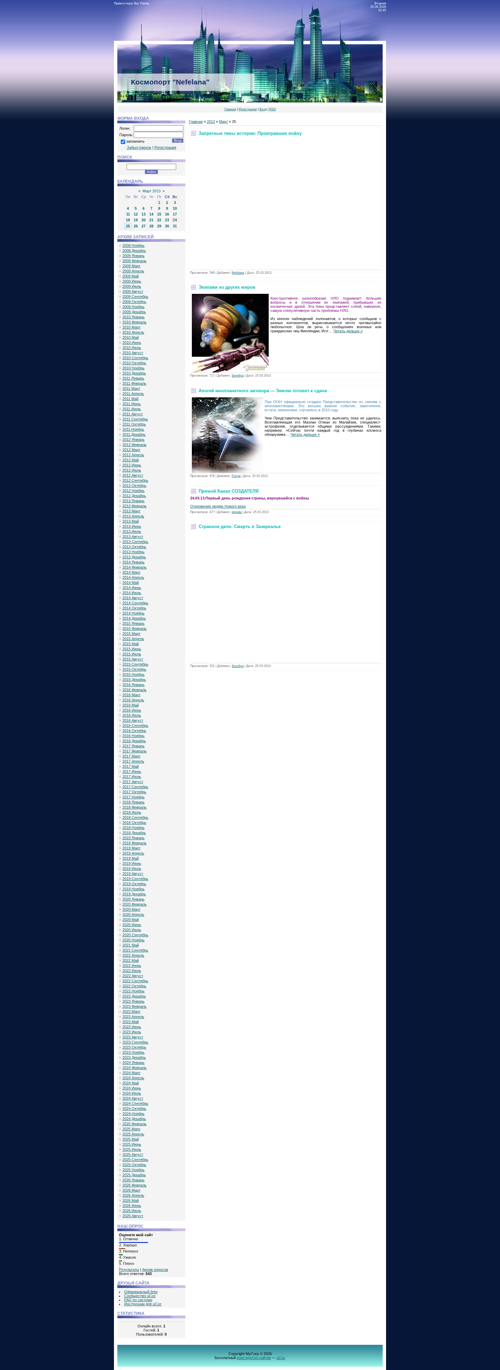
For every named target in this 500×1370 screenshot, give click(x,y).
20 (143, 220)
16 (167, 214)
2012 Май (130, 460)
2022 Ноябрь (133, 991)
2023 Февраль (134, 1006)
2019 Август (132, 874)
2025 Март (131, 1129)
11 (128, 214)
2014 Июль (131, 593)
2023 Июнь (131, 1027)
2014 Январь (133, 562)
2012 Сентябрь (135, 480)
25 (128, 226)
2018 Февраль (134, 807)
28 (151, 226)
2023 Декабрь (134, 1057)
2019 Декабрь (134, 894)
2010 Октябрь (134, 363)
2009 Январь (133, 256)
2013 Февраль (134, 506)
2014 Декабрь (134, 618)
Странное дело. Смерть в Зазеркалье (240, 526)
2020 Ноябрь (133, 940)
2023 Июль (131, 1032)
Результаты (129, 1270)
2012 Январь (133, 439)
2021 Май (130, 945)
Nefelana (238, 272)
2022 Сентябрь (135, 981)
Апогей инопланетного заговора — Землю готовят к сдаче (263, 390)
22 (159, 220)
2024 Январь (133, 1063)
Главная (230, 109)
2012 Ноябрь (133, 491)
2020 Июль (131, 930)
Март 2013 (152, 191)
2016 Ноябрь (133, 736)
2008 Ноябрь (133, 245)
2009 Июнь (131, 281)
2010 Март (131, 327)
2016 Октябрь (134, 731)
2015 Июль (131, 654)
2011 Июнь (131, 404)
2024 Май (130, 1083)
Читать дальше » (348, 331)
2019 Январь (133, 838)
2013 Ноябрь (133, 552)
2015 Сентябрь (135, 664)
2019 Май (130, 858)
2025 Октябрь (134, 1165)
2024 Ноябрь (133, 1114)
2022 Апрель (133, 955)
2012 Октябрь (134, 485)
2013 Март (131, 511)
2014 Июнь (131, 588)
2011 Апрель (133, 394)
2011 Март (131, 388)
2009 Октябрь (134, 302)
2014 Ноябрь (133, 613)
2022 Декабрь (134, 996)
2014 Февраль (134, 567)
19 (136, 220)
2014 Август (132, 598)
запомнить (135, 141)
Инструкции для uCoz (143, 1304)
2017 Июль (131, 777)
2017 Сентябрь (135, 787)
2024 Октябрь (134, 1108)
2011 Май (130, 399)
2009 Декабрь (134, 312)
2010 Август (132, 353)
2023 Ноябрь (133, 1052)
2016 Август (132, 720)
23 (167, 220)
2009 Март (131, 266)
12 (136, 214)
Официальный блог (141, 1292)
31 (175, 226)
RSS (272, 109)
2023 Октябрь (134, 1047)
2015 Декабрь (134, 680)
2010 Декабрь (134, 373)
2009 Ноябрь (133, 307)
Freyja (236, 476)
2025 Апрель (133, 1134)
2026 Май (130, 1200)
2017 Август (132, 782)
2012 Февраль (134, 445)
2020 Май (130, 920)
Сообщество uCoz (140, 1296)
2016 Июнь (131, 710)
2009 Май (130, 276)
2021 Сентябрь (135, 950)
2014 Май (130, 582)
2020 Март (131, 909)
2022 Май (130, 960)
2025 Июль (131, 1149)
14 (151, 214)
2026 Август (132, 1216)
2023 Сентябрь (135, 1042)
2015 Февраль (134, 628)
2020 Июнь (131, 925)
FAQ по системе (138, 1300)
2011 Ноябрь (133, 429)
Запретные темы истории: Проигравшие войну (250, 133)
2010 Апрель (133, 332)
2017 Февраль (134, 751)
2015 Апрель (133, 639)
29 (159, 226)
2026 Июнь (131, 1206)
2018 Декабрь (134, 833)
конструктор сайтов (254, 1358)
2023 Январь (133, 1001)
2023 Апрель (133, 1017)
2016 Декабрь (134, 741)
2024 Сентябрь (135, 1103)
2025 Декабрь (134, 1175)
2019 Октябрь (134, 884)
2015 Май (130, 644)
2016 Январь (133, 685)
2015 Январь (133, 623)
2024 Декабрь (134, 1119)
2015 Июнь (131, 649)
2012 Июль (131, 470)
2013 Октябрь (134, 547)
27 (143, 226)
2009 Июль (131, 286)
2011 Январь (133, 378)
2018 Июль (131, 812)
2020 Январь (133, 899)
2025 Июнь (131, 1144)
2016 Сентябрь (135, 725)
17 (175, 214)
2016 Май (130, 705)
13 (143, 214)
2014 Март (131, 572)
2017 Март (131, 756)
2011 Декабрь (134, 434)
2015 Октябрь (134, 669)
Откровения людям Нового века (218, 506)
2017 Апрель (133, 761)
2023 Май (130, 1022)
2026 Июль (131, 1211)
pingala (236, 512)
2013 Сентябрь (135, 542)
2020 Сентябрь (135, 935)
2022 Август (132, 976)
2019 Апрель (133, 853)
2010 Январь (133, 317)
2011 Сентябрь (135, 419)
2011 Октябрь (134, 424)
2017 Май (130, 766)
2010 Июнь (131, 342)
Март (223, 122)
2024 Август (132, 1098)
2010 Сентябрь (135, 358)
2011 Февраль (134, 383)
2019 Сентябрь (135, 879)
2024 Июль (131, 1093)
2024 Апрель (133, 1078)
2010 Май (130, 337)
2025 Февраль (134, 1124)
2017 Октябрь (134, 792)
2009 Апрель (133, 271)
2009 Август (132, 291)
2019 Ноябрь (133, 889)
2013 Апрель (133, 516)
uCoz (281, 1358)
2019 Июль (131, 868)
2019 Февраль (134, 843)
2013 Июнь (131, 526)
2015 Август (132, 659)
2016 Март (131, 695)
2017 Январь (133, 746)
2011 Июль (131, 409)
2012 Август (132, 475)
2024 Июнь (131, 1088)
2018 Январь (133, 802)
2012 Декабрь (134, 496)
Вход (263, 109)
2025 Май (130, 1139)
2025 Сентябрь (135, 1160)
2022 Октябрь (134, 986)
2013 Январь (133, 501)
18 (128, 220)
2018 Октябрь (134, 823)
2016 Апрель (133, 700)
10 (175, 208)
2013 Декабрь (134, 557)
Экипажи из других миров (227, 287)
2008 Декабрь (134, 251)
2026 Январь (133, 1180)
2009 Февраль (134, 261)
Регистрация (248, 109)
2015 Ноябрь (133, 674)
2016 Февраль (134, 690)
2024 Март (131, 1073)
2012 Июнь (131, 465)
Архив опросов (155, 1270)
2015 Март (131, 634)
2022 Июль (131, 971)
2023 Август (132, 1037)
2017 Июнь (131, 771)
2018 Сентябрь (135, 817)
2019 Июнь (131, 863)
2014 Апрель (133, 577)
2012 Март (131, 450)
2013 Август (132, 537)
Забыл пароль (139, 147)
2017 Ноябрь (133, 797)
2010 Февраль (134, 322)
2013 (211, 122)
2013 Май (130, 521)
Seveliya (238, 375)
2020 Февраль (134, 904)
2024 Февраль (134, 1068)
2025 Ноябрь (133, 1170)
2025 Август (132, 1154)
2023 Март (131, 1011)
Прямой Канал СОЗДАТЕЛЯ (229, 491)
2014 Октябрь (134, 608)
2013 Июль (131, 531)
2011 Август (132, 414)
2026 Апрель (133, 1195)
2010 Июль (131, 348)
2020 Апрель (133, 914)
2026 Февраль (134, 1185)
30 (167, 226)
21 (151, 220)
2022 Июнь (131, 965)
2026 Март (131, 1190)
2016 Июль (131, 715)
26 (136, 226)
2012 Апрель (133, 455)
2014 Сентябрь (135, 603)
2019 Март (131, 848)
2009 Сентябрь (135, 296)
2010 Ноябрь (133, 368)
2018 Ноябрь (133, 828)
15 (159, 214)
